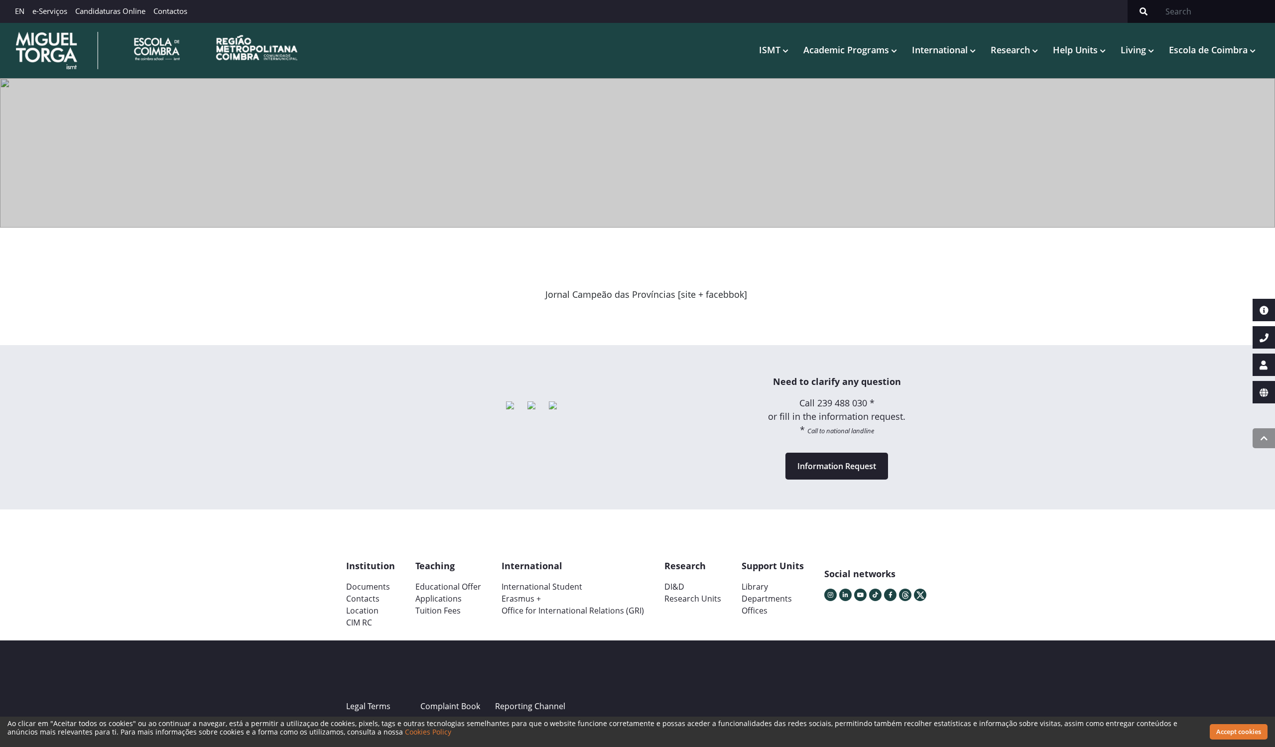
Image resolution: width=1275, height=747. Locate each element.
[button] (574, 317)
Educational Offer (448, 586)
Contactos (170, 11)
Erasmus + (521, 598)
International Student (542, 586)
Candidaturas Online (110, 11)
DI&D (674, 586)
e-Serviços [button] (49, 11)
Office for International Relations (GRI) (573, 610)
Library (755, 586)
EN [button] (19, 11)
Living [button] (1134, 50)
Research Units (692, 598)
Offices (754, 610)
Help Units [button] (1076, 50)
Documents (368, 586)
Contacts (363, 598)
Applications (438, 598)
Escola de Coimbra (1209, 50)
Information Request (836, 466)
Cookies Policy (428, 732)
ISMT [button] (771, 50)
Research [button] (1011, 50)
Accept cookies (1238, 731)
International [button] (941, 50)
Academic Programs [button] (847, 50)
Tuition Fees (438, 610)
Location (362, 610)
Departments (767, 598)
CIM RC (359, 622)
